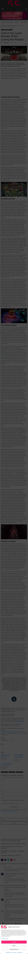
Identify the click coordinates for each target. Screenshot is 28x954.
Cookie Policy (8, 952)
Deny (14, 945)
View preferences (14, 949)
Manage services (5, 938)
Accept (14, 942)
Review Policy (19, 952)
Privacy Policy (14, 952)
